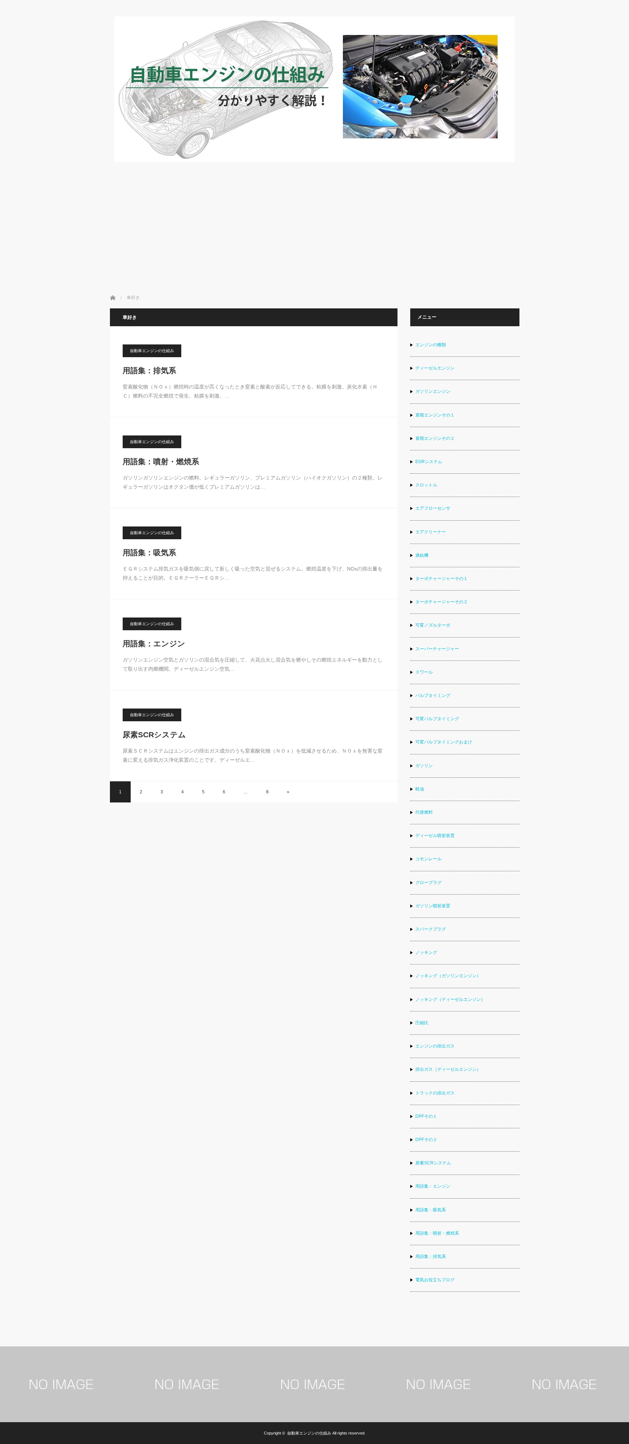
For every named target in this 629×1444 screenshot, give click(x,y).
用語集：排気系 (149, 370)
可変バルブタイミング (437, 718)
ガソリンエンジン (432, 391)
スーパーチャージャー (437, 648)
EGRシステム (428, 461)
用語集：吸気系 (149, 552)
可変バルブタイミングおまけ (443, 742)
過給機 (421, 555)
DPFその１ (426, 1116)
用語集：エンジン (154, 643)
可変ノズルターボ (432, 625)
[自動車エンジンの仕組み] (314, 160)
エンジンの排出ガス (435, 1046)
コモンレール (428, 858)
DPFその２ (426, 1139)
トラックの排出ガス (435, 1093)
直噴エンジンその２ (435, 438)
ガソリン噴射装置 (432, 905)
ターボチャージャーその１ (441, 578)
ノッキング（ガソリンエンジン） (448, 975)
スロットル (426, 485)
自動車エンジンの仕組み (152, 350)
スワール (424, 672)
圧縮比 (421, 1022)
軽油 (419, 789)
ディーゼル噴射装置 (435, 835)
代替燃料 (424, 812)
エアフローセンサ (432, 508)
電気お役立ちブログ (435, 1279)
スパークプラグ (430, 929)
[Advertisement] (314, 218)
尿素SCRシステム (154, 734)
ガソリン (424, 765)
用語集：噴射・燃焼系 (161, 461)
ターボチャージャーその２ (441, 601)
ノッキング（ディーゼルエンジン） (450, 999)
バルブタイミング (432, 695)
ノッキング (426, 952)
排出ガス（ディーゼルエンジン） (448, 1069)
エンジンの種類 (430, 344)
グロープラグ (428, 882)
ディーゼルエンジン (435, 368)
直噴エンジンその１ (435, 415)
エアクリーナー (430, 531)
